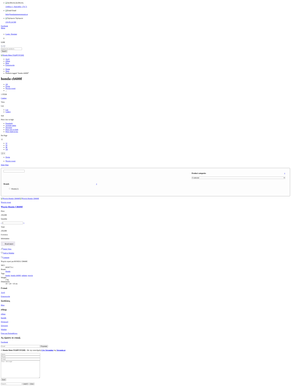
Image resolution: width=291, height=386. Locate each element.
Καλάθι (3, 318)
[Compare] (2, 47)
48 (6, 147)
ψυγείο (30, 275)
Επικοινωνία (9, 65)
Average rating (10, 125)
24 (6, 145)
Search (4, 51)
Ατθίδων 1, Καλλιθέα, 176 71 (16, 7)
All (6, 84)
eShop (7, 61)
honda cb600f (16, 275)
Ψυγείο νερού (10, 88)
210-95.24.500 (10, 22)
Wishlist (4, 329)
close (32, 384)
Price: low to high (11, 130)
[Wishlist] (4, 47)
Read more (9, 244)
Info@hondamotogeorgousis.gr (16, 14)
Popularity (9, 123)
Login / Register (11, 34)
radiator (24, 275)
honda (7, 275)
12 (6, 143)
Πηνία (7, 86)
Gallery (8, 112)
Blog (7, 63)
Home (7, 69)
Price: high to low (11, 132)
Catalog (3, 98)
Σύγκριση (4, 326)
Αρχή (7, 59)
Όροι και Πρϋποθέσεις (9, 333)
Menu (3, 28)
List (6, 110)
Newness (8, 128)
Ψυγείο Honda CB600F (12, 207)
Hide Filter (5, 165)
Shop (7, 71)
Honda (15, 189)
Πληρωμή (4, 322)
